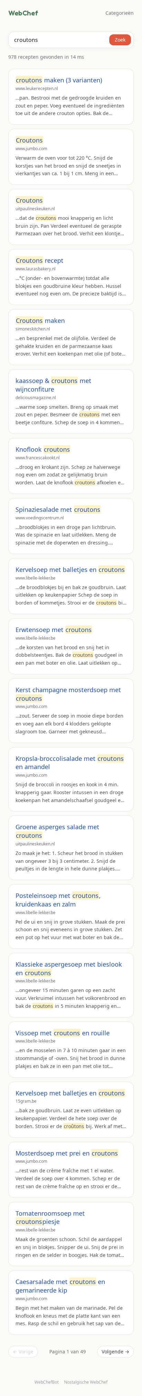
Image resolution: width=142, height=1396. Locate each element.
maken (40, 320)
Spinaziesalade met (58, 509)
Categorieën (119, 13)
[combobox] (71, 40)
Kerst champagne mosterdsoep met (68, 694)
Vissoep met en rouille (63, 1033)
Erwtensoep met (54, 630)
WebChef (23, 13)
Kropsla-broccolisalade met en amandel (70, 762)
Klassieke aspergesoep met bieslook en (69, 968)
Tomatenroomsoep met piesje (50, 1217)
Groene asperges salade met (57, 831)
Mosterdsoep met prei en (67, 1153)
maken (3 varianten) (59, 80)
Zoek (120, 39)
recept (39, 260)
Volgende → (115, 1351)
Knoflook (43, 449)
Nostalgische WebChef (86, 1382)
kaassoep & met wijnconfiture (53, 384)
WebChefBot (46, 1382)
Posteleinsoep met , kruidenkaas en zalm (58, 899)
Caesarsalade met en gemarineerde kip (60, 1285)
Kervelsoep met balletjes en (70, 569)
